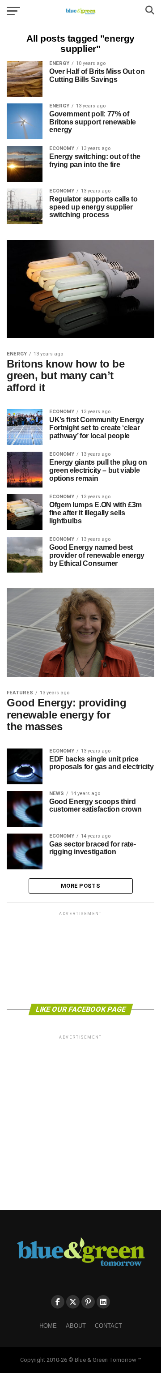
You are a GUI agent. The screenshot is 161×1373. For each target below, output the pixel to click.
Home (48, 1325)
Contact (108, 1325)
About (76, 1325)
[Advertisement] (80, 957)
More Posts (80, 885)
